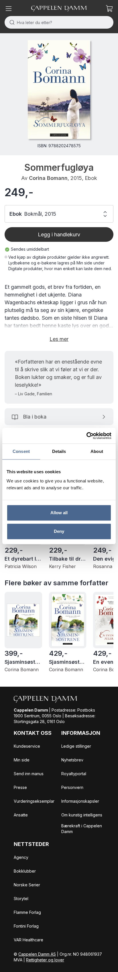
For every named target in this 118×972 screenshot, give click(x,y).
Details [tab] (59, 451)
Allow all (59, 512)
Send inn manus (29, 773)
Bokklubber (25, 871)
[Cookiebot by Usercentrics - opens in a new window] (86, 435)
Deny (59, 531)
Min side (22, 759)
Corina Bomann (48, 178)
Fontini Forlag (26, 926)
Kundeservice (27, 746)
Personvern (72, 787)
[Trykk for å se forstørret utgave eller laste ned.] (59, 89)
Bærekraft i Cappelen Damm (81, 828)
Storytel (21, 898)
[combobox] (59, 22)
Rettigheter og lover (45, 959)
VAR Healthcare (28, 939)
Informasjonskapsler (80, 801)
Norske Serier (27, 884)
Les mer (59, 339)
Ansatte (21, 814)
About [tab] (97, 451)
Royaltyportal (73, 773)
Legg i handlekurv (59, 234)
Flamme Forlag (27, 912)
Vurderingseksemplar (34, 801)
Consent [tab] (21, 451)
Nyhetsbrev (72, 759)
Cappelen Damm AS (37, 954)
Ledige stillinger (76, 746)
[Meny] (9, 9)
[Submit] (11, 22)
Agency (21, 857)
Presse (20, 787)
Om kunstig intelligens (81, 814)
